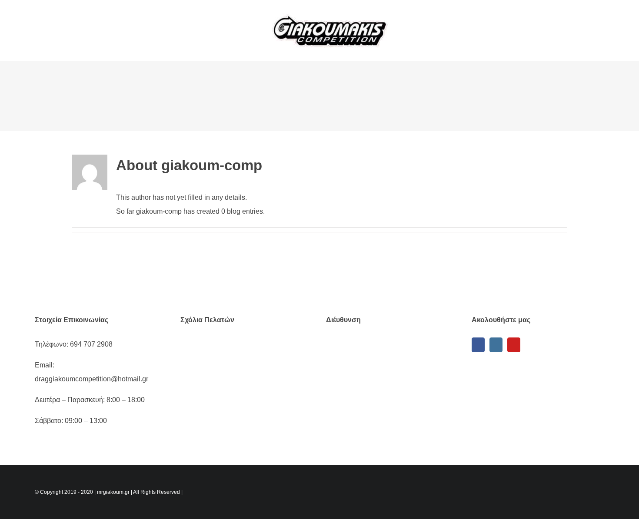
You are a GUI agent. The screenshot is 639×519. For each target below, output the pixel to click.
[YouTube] (513, 344)
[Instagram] (496, 344)
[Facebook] (478, 344)
